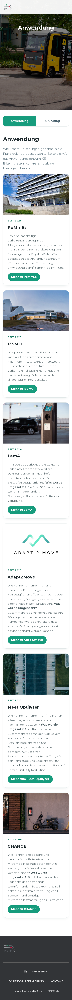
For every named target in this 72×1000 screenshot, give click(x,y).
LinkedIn (25, 971)
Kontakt (57, 981)
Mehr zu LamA (21, 509)
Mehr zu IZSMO (22, 388)
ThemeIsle (52, 990)
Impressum (39, 971)
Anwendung (19, 121)
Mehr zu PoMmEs (24, 276)
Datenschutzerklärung (26, 981)
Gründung (52, 121)
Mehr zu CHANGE (23, 909)
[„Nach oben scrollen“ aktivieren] (64, 992)
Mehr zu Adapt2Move (27, 639)
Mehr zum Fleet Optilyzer (30, 779)
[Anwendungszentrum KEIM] (9, 7)
